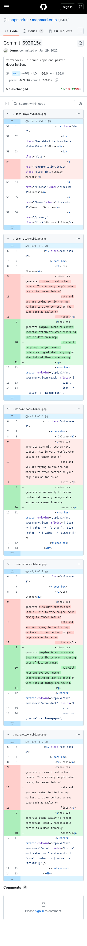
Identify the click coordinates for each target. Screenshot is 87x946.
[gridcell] (43, 121)
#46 (25, 73)
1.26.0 (60, 73)
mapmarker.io (44, 20)
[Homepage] (43, 6)
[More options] (78, 113)
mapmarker (18, 20)
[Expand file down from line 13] (12, 553)
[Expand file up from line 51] (12, 121)
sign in (39, 911)
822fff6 (24, 80)
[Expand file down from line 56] (12, 227)
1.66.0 (43, 73)
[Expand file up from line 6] (12, 245)
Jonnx (14, 50)
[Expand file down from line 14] (12, 397)
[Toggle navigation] (6, 6)
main (16, 73)
